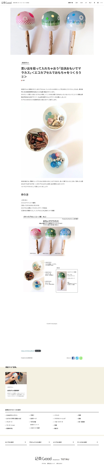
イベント (56, 415)
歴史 (79, 418)
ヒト (81, 2)
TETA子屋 (33, 422)
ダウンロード (38, 351)
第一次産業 (81, 422)
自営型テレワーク (34, 424)
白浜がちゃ (25, 63)
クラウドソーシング (59, 418)
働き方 (56, 428)
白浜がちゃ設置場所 (13, 390)
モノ (90, 2)
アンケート (9, 422)
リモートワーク (58, 422)
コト (76, 2)
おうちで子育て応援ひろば (13, 418)
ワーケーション (10, 425)
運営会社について (51, 463)
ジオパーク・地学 (35, 428)
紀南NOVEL (9, 428)
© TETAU (44, 463)
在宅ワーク (33, 418)
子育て (32, 415)
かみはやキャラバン (11, 415)
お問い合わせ (59, 463)
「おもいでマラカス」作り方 (27, 351)
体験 (55, 425)
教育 (79, 415)
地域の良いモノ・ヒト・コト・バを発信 (21, 2)
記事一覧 (70, 2)
